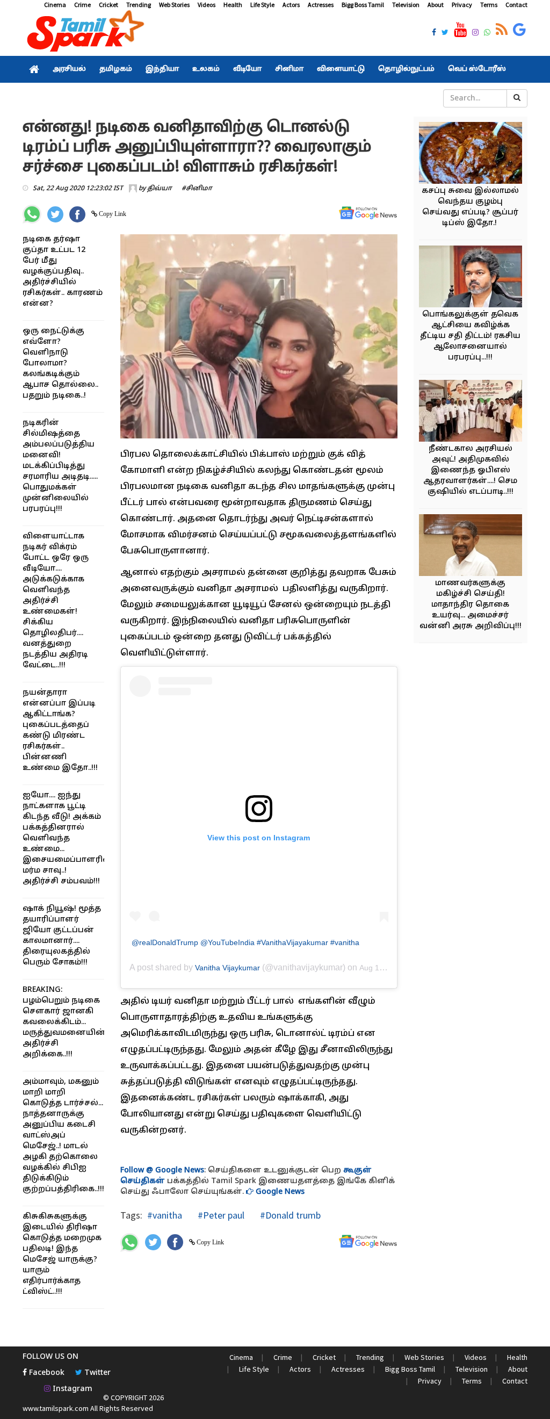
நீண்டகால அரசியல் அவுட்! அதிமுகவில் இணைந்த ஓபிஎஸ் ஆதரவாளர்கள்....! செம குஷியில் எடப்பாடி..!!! (470, 470)
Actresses (321, 5)
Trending (138, 5)
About (436, 5)
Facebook (45, 1373)
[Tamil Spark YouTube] (460, 30)
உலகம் (206, 69)
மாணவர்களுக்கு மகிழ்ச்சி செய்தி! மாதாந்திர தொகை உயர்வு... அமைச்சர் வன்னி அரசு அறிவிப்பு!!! (470, 605)
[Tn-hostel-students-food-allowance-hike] (475, 546)
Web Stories (174, 5)
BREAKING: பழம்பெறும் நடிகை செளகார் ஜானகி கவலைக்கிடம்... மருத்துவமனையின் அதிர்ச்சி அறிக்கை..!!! (64, 1022)
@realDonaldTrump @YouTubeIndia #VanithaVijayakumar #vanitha (245, 942)
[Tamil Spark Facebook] (434, 33)
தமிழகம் (115, 69)
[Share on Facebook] (77, 214)
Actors (291, 5)
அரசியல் (69, 69)
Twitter (96, 1373)
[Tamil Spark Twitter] (445, 33)
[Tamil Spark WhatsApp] (487, 33)
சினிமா (289, 69)
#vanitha (164, 1215)
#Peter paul (220, 1215)
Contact (516, 5)
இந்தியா (162, 69)
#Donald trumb (289, 1215)
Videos (206, 5)
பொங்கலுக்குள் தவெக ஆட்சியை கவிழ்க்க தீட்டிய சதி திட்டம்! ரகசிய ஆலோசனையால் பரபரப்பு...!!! (470, 336)
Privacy (462, 5)
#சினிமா (197, 188)
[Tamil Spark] (84, 33)
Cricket (108, 5)
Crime (82, 5)
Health (232, 5)
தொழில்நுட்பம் (406, 69)
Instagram (71, 1389)
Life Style (262, 5)
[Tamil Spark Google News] (519, 30)
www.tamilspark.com (56, 1408)
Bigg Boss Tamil (363, 5)
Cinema (55, 5)
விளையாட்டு (341, 69)
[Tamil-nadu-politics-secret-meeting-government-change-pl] (475, 278)
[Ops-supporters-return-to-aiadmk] (475, 412)
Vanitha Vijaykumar (227, 967)
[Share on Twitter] (55, 214)
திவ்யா (159, 188)
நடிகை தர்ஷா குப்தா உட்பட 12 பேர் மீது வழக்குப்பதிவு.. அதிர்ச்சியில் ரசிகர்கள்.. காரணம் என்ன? (63, 271)
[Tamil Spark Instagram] (475, 33)
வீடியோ (247, 69)
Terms (488, 5)
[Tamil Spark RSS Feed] (502, 30)
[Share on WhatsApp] (32, 214)
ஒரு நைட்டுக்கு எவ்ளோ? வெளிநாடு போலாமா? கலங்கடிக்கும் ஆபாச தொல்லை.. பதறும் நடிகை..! (60, 363)
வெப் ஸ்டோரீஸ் (477, 69)
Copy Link (111, 214)
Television (405, 5)
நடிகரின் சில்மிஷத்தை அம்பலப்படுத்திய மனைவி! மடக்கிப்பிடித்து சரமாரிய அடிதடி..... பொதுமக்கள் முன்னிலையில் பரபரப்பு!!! (60, 466)
